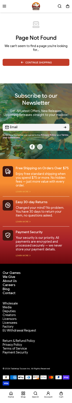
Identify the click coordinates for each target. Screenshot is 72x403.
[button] (67, 6)
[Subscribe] (65, 127)
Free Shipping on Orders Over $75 (42, 168)
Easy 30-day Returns (32, 202)
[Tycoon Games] (36, 6)
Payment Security (29, 232)
